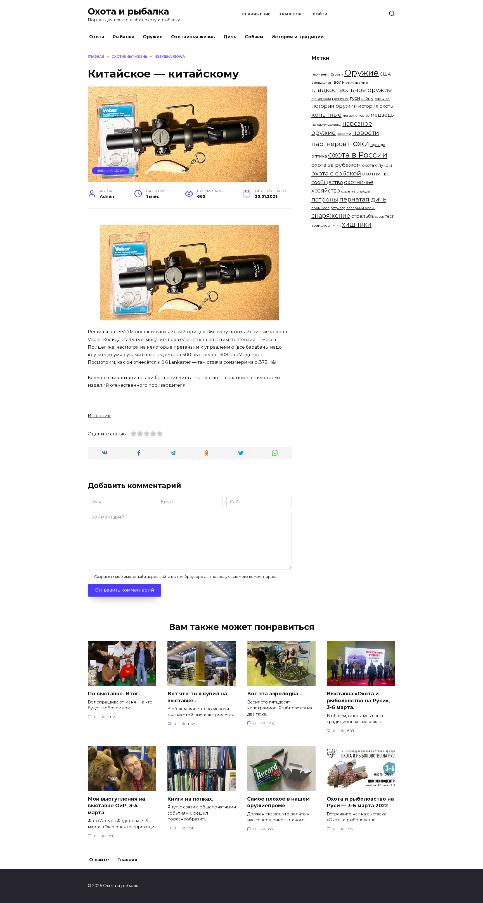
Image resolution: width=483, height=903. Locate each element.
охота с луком (377, 165)
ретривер (338, 208)
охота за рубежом (336, 164)
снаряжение (330, 215)
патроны (324, 199)
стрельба (362, 216)
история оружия (334, 105)
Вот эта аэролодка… (274, 693)
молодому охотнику (326, 124)
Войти (320, 14)
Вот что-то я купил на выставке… (197, 697)
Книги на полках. (190, 798)
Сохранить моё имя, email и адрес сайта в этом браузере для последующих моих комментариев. (186, 576)
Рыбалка (123, 36)
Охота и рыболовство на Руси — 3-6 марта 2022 (360, 802)
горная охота (321, 99)
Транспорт (291, 14)
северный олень (360, 208)
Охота (96, 36)
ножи (358, 143)
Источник (99, 415)
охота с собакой (336, 173)
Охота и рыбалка (128, 11)
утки (337, 225)
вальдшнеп (321, 82)
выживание (356, 82)
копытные (326, 114)
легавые (350, 116)
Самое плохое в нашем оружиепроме (278, 802)
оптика (319, 156)
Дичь (229, 36)
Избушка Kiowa (110, 171)
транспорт (321, 225)
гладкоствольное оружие (351, 90)
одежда (377, 144)
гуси (355, 98)
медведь (382, 115)
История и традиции (297, 36)
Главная (127, 859)
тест (389, 216)
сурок (379, 217)
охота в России (357, 155)
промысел (320, 208)
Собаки (254, 36)
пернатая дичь (362, 199)
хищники (356, 224)
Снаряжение (256, 14)
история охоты (376, 106)
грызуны (340, 98)
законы (382, 98)
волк (338, 82)
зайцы (367, 98)
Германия (320, 74)
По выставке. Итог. (114, 693)
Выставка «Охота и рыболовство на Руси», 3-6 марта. (358, 700)
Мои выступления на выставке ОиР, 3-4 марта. (116, 805)
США (385, 74)
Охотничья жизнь (193, 36)
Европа (337, 74)
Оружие (153, 36)
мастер (364, 116)
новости (344, 134)
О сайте (99, 859)
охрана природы (355, 191)
